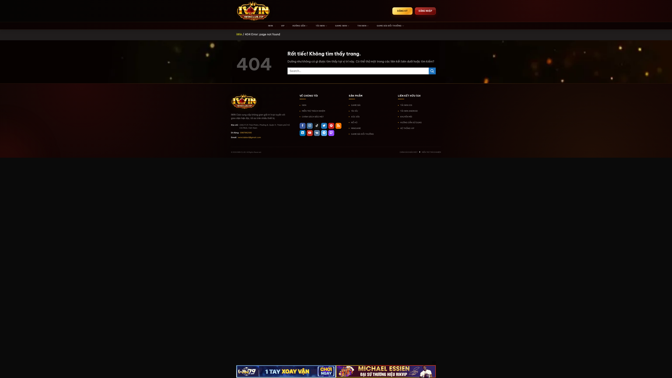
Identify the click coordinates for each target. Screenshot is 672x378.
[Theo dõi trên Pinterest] (331, 126)
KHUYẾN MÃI (406, 116)
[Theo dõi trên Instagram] (310, 126)
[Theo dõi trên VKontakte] (317, 133)
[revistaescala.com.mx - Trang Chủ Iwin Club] (253, 11)
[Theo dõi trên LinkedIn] (303, 133)
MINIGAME (356, 128)
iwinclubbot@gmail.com (249, 137)
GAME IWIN (341, 25)
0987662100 (246, 132)
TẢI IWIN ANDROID (409, 111)
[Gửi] (432, 71)
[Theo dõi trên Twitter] (324, 126)
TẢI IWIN (320, 25)
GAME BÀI (355, 105)
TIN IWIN (361, 25)
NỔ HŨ (354, 122)
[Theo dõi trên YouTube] (310, 133)
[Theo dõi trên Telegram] (324, 133)
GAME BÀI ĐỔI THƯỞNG (389, 25)
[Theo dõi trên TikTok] (317, 126)
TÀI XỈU (354, 111)
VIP (282, 25)
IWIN (270, 25)
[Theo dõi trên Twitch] (331, 133)
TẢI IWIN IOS (406, 105)
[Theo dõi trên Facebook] (303, 126)
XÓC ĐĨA (355, 116)
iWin (239, 34)
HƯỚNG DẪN (298, 25)
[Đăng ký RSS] (338, 126)
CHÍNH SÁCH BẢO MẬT (313, 116)
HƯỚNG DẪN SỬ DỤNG (411, 122)
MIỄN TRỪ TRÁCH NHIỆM (313, 111)
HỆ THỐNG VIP (407, 128)
